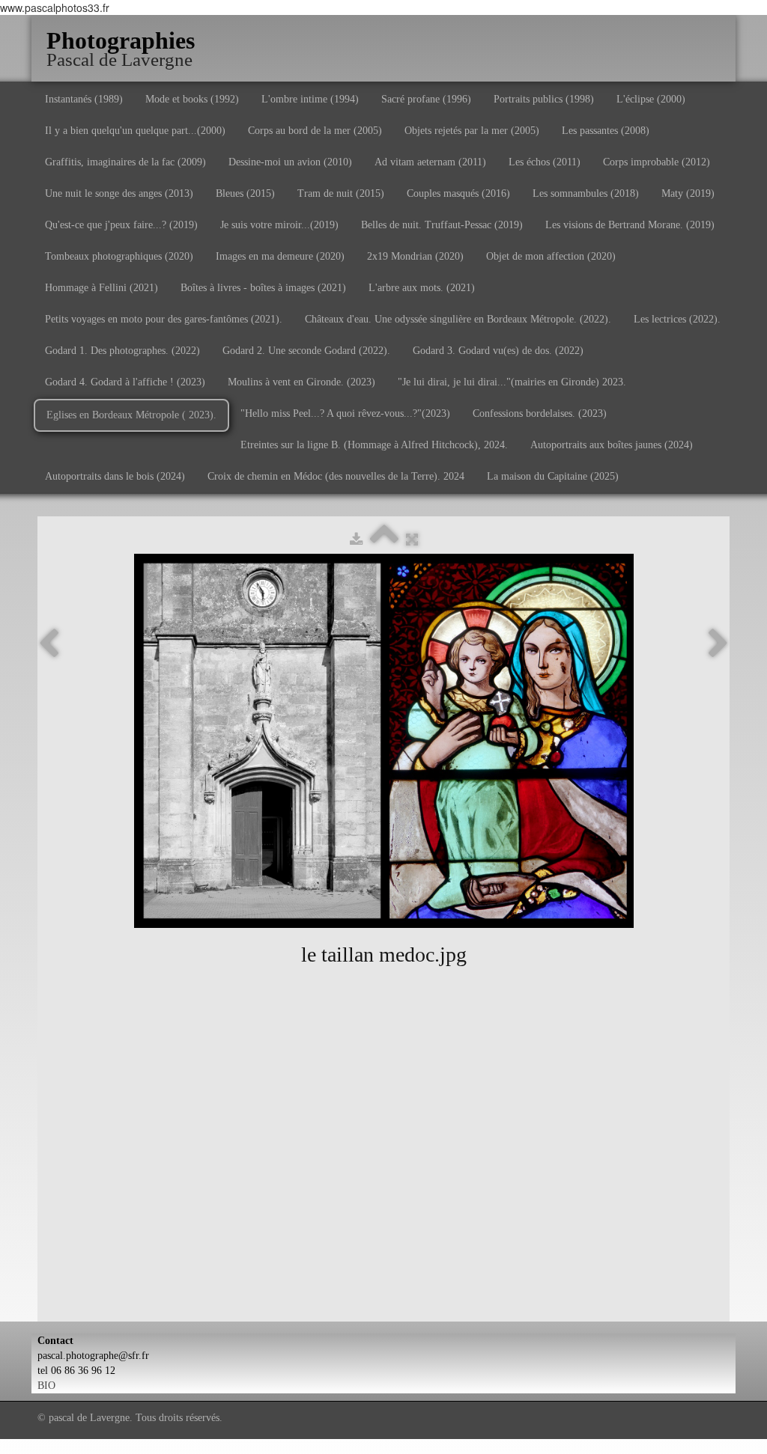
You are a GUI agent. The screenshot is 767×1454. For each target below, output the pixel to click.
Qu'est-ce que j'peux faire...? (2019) (121, 224)
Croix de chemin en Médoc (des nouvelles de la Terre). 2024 (335, 476)
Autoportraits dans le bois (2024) (115, 476)
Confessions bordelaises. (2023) (540, 413)
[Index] (384, 540)
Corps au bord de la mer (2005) (315, 130)
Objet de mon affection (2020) (551, 256)
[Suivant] (718, 644)
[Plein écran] (412, 540)
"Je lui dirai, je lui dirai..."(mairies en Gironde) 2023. (512, 382)
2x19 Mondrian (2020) (415, 256)
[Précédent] (48, 644)
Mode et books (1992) (192, 99)
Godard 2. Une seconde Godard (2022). (306, 350)
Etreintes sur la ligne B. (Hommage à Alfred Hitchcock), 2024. (374, 444)
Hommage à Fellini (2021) (101, 287)
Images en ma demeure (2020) (280, 256)
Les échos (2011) (544, 162)
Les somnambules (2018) (586, 193)
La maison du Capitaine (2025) (553, 476)
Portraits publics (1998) (544, 99)
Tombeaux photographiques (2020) (119, 256)
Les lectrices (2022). (677, 319)
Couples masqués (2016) (458, 193)
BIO (46, 1385)
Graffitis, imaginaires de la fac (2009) (125, 162)
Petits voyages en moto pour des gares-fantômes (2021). (163, 319)
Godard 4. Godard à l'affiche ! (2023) (125, 382)
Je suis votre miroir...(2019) (279, 224)
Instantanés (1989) (84, 99)
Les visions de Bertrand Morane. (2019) (630, 224)
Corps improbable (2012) (656, 162)
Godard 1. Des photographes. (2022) (122, 350)
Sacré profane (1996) (426, 99)
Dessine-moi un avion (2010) (290, 162)
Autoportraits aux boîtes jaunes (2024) (611, 444)
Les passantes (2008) (605, 130)
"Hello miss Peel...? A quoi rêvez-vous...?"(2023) (345, 413)
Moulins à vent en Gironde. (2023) (301, 382)
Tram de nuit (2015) (340, 193)
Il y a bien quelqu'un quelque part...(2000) (135, 130)
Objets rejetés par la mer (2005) (471, 130)
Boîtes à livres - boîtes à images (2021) (263, 287)
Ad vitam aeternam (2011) (430, 162)
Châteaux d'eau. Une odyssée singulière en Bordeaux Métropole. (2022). (458, 319)
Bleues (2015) (245, 193)
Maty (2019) (688, 193)
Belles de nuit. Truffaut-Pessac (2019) (442, 224)
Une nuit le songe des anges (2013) (119, 193)
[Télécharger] (356, 540)
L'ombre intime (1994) (310, 99)
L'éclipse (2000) (650, 99)
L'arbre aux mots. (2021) (422, 287)
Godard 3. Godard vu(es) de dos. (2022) (498, 350)
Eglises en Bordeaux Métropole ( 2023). (131, 415)
